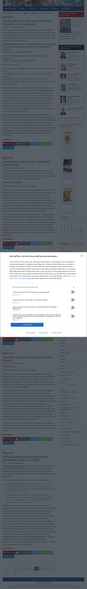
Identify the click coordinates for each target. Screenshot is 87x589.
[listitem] (43, 287)
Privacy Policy (56, 333)
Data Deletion (31, 333)
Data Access (43, 333)
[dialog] (43, 294)
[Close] (82, 256)
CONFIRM (27, 325)
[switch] (72, 292)
